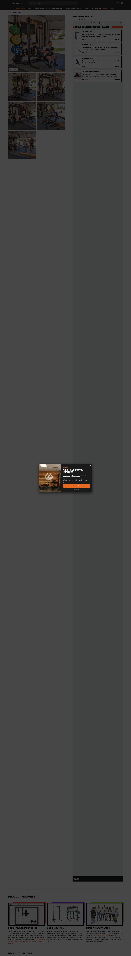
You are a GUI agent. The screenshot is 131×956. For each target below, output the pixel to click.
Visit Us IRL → (77, 486)
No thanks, (76, 489)
